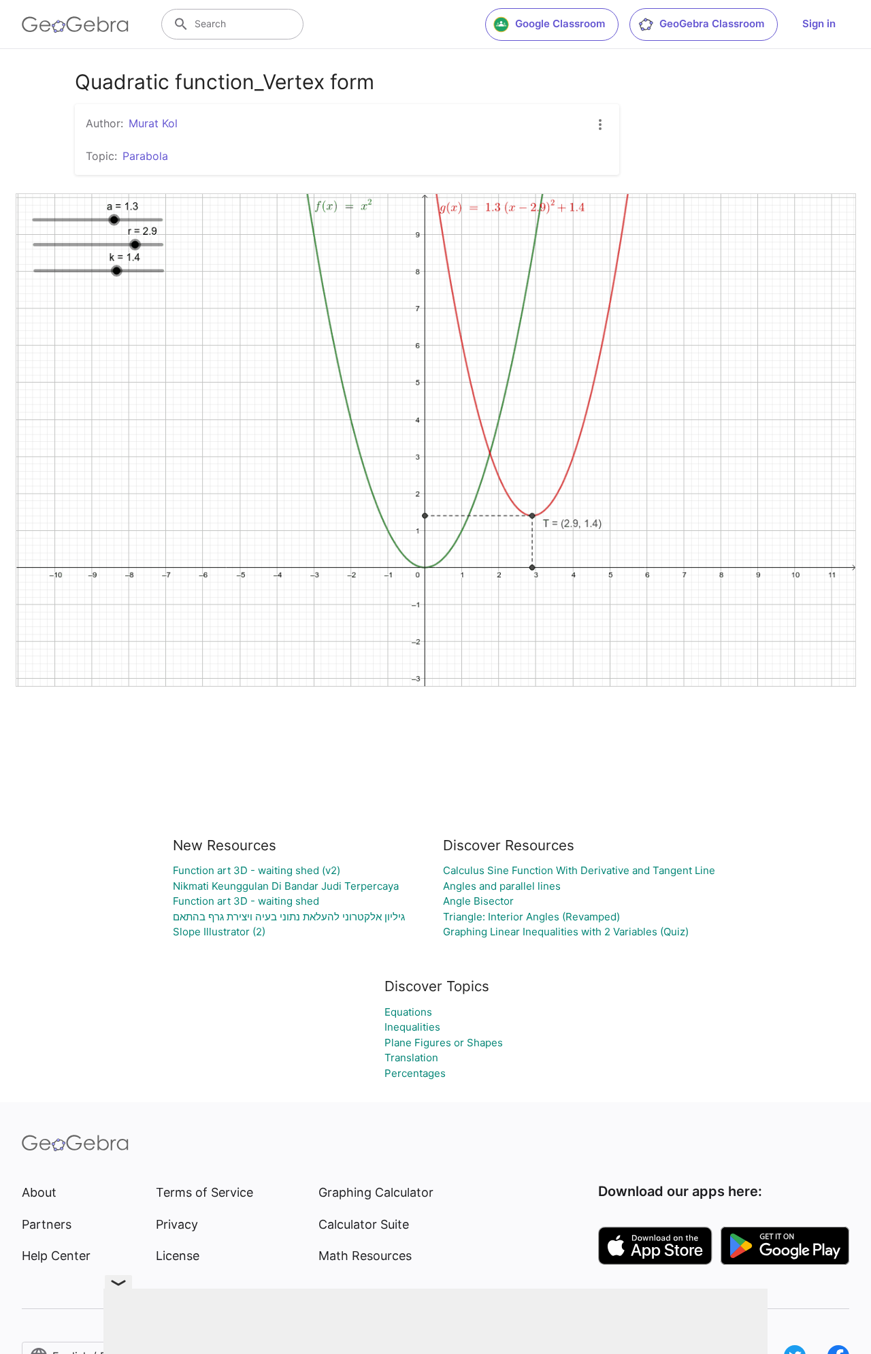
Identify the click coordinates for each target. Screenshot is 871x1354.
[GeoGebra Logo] (75, 24)
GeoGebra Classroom (711, 23)
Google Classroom (560, 23)
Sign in (819, 23)
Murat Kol (153, 123)
